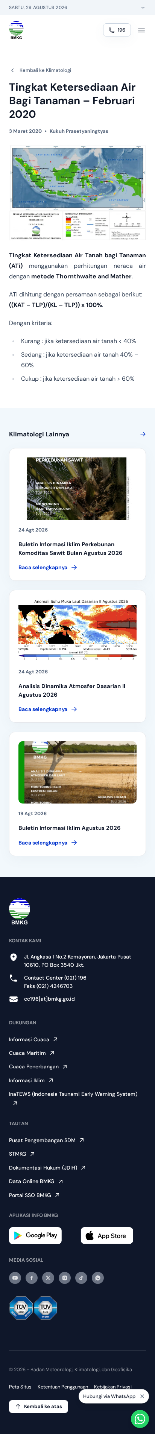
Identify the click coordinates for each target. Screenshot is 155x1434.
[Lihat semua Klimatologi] (141, 434)
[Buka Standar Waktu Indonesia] (143, 8)
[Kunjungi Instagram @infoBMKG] (65, 1278)
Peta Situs (20, 1387)
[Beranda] (16, 30)
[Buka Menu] (141, 30)
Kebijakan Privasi (113, 1387)
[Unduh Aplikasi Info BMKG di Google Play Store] (41, 1235)
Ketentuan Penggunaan (63, 1387)
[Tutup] (142, 1399)
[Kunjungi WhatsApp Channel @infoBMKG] (98, 1278)
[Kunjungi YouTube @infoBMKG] (15, 1278)
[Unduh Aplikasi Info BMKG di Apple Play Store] (113, 1235)
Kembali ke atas (43, 1406)
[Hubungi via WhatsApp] (140, 1419)
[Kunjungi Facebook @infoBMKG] (32, 1278)
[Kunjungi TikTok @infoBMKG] (81, 1278)
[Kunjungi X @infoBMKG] (48, 1278)
